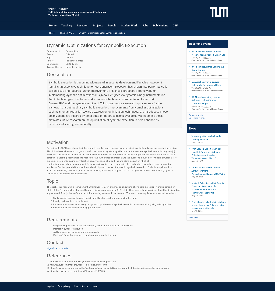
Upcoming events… (197, 118)
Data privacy (64, 286)
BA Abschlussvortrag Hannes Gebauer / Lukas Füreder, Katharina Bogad (205, 100)
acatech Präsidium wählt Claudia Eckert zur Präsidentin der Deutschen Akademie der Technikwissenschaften (207, 188)
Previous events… (196, 115)
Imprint (50, 286)
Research (82, 25)
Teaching (66, 25)
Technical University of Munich (63, 15)
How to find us (81, 286)
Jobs (145, 25)
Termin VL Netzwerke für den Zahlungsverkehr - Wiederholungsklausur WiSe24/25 (208, 170)
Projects (98, 25)
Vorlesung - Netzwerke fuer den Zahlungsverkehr (206, 138)
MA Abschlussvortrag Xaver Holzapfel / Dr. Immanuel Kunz (206, 83)
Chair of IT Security (58, 8)
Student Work (129, 25)
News (192, 128)
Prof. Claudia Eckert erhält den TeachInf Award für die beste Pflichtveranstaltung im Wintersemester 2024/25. (206, 153)
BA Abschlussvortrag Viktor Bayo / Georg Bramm (208, 68)
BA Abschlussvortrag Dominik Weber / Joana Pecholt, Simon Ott (208, 53)
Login (95, 286)
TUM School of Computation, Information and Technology (77, 12)
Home (52, 25)
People (112, 25)
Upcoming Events (200, 43)
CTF (175, 25)
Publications (160, 25)
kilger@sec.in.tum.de (57, 248)
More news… (194, 217)
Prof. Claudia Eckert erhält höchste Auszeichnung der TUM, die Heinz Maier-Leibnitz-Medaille (208, 205)
